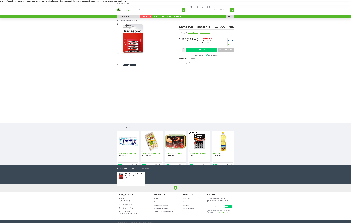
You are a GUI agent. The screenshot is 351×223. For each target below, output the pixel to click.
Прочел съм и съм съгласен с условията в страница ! (219, 211)
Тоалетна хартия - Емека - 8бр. (127, 153)
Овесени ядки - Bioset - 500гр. (151, 153)
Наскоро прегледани (125, 168)
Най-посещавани (142, 168)
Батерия (125, 64)
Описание (183, 58)
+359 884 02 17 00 (126, 204)
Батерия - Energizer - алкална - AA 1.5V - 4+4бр (200, 153)
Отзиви (192, 58)
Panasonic (133, 64)
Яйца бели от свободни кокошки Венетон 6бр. (176, 153)
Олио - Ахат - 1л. (218, 153)
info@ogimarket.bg (127, 208)
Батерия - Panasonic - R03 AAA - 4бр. (134, 173)
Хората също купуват (126, 127)
